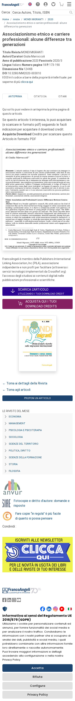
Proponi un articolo (37, 398)
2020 (50, 19)
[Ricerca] (71, 12)
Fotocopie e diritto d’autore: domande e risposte (42, 503)
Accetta (37, 668)
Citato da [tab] (40, 96)
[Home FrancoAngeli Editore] (13, 5)
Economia (15, 416)
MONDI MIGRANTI (33, 19)
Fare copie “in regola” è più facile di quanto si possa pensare (38, 516)
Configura (37, 686)
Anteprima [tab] (15, 96)
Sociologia (16, 437)
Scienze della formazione (25, 457)
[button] (29, 4)
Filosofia (14, 471)
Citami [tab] (62, 96)
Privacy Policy (37, 695)
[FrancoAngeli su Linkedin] (9, 601)
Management (17, 423)
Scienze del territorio (23, 443)
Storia (13, 464)
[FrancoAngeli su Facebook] (4, 601)
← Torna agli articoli (16, 390)
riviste (16, 19)
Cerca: (6, 12)
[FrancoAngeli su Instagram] (14, 601)
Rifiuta (37, 677)
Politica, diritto (19, 450)
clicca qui (27, 81)
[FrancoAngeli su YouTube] (19, 601)
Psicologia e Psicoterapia (25, 430)
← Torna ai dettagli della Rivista (24, 383)
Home (5, 19)
